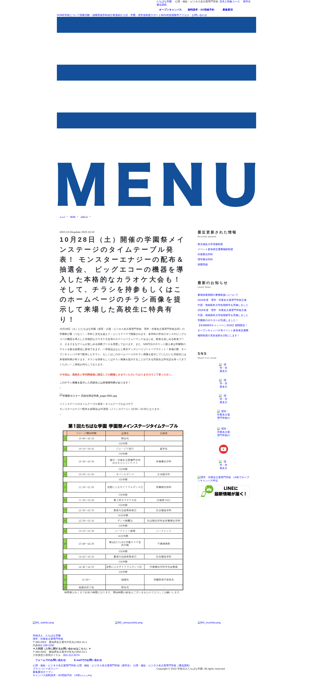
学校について (72, 15)
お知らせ (84, 217)
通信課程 (161, 4)
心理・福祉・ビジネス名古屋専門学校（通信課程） (162, 665)
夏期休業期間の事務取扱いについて (218, 294)
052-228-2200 (46, 645)
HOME (60, 15)
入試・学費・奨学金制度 (137, 15)
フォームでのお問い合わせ (50, 660)
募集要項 (228, 9)
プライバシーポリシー (45, 668)
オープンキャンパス (170, 9)
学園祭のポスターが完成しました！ (218, 320)
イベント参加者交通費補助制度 (215, 249)
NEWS (73, 217)
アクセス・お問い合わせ (193, 15)
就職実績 (203, 264)
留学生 (247, 1)
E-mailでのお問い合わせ (88, 660)
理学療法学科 (205, 259)
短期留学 (174, 15)
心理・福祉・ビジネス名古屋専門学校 (54, 665)
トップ (62, 217)
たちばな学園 (164, 1)
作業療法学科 (205, 254)
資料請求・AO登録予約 (201, 9)
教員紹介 (118, 15)
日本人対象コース (230, 1)
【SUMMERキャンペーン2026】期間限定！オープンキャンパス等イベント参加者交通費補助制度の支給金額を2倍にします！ (223, 330)
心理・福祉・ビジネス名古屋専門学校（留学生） (104, 665)
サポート (156, 15)
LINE (83, 675)
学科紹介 (108, 15)
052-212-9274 (71, 655)
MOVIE (165, 15)
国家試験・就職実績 (91, 15)
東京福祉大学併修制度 (210, 244)
